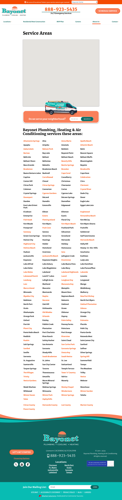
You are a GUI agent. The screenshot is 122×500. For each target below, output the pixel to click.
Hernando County (49, 405)
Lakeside (84, 272)
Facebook (28, 464)
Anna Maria (66, 141)
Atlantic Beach (86, 145)
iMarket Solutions (49, 496)
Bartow (26, 153)
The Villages (28, 372)
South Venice (66, 356)
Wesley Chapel (67, 387)
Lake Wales (28, 272)
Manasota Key (67, 284)
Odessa (83, 308)
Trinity (26, 376)
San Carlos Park (68, 344)
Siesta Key (65, 352)
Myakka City (28, 296)
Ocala (69, 468)
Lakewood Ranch (30, 276)
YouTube (22, 464)
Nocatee (45, 300)
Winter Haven (29, 395)
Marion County (86, 405)
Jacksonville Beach (50, 256)
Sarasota (69, 470)
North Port (69, 465)
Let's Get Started (22, 452)
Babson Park (47, 149)
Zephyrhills (47, 399)
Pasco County (29, 409)
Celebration (85, 177)
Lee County (66, 405)
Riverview (65, 336)
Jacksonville (53, 470)
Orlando (45, 316)
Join (95, 487)
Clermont (84, 185)
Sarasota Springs (68, 348)
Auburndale (28, 149)
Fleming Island (48, 220)
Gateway (27, 232)
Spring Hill (84, 356)
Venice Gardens (29, 380)
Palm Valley (66, 320)
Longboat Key (67, 280)
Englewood (85, 212)
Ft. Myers (53, 468)
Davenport (28, 197)
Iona (63, 252)
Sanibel (26, 348)
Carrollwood (47, 177)
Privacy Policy (95, 464)
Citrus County (29, 405)
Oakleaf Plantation (88, 304)
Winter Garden (86, 391)
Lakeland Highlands (69, 272)
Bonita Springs (67, 165)
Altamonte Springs (31, 141)
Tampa (69, 472)
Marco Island (28, 288)
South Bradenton (49, 356)
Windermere (66, 391)
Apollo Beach (85, 141)
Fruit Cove (46, 228)
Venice (83, 376)
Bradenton (28, 169)
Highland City (29, 244)
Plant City (27, 328)
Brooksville (85, 169)
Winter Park (47, 395)
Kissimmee (66, 260)
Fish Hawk (27, 220)
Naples (45, 296)
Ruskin (26, 340)
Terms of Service (101, 464)
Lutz (25, 284)
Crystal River (85, 189)
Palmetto (84, 320)
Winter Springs (67, 395)
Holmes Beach (29, 248)
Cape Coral (66, 173)
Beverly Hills (66, 161)
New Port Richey (87, 296)
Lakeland (53, 472)
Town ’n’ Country (68, 372)
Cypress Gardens (49, 193)
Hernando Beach (87, 240)
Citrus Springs (48, 185)
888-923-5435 (61, 9)
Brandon (65, 169)
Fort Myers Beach (68, 224)
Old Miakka (47, 312)
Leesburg (27, 280)
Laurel (64, 276)
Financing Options (21, 458)
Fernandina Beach (88, 216)
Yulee (25, 399)
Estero (45, 216)
